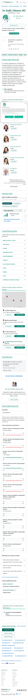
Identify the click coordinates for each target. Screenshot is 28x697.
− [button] (3, 295)
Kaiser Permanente (8, 256)
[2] (11, 48)
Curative (5, 260)
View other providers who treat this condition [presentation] (12, 220)
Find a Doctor (4, 6)
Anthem (5, 248)
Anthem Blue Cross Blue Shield (11, 279)
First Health (6, 244)
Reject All (9, 116)
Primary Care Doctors (14, 6)
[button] (19, 425)
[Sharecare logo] (14, 689)
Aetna (4, 268)
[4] (16, 48)
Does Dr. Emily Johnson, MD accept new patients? (12, 572)
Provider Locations (13, 54)
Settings (14, 119)
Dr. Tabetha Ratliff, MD (7, 656)
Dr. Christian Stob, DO (7, 640)
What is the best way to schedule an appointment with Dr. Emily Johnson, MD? (12, 561)
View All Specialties (21, 626)
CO (21, 6)
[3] (14, 48)
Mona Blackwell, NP (6, 650)
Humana (5, 272)
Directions (8, 314)
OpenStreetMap (19, 306)
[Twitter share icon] (24, 690)
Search (17, 2)
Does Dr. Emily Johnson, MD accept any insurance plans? (12, 566)
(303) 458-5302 (20, 314)
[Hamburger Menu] (3, 2)
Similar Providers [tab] (8, 630)
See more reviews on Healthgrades (14, 376)
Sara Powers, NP (6, 642)
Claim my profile (14, 399)
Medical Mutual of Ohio (9, 240)
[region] (14, 112)
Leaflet (14, 306)
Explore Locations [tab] (8, 633)
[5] (18, 48)
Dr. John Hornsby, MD (20, 640)
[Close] (25, 103)
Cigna (4, 276)
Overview (4, 54)
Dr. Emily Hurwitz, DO (19, 650)
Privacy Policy (8, 112)
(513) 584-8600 (20, 347)
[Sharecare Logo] (9, 2)
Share (19, 18)
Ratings (21, 54)
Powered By (3, 663)
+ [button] (3, 293)
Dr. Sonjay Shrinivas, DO (8, 653)
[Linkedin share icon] (22, 690)
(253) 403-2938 (20, 326)
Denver (25, 6)
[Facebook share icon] (18, 690)
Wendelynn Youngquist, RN (8, 645)
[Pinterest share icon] (26, 690)
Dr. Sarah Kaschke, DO (20, 656)
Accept (18, 116)
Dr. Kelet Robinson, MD (18, 642)
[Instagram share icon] (20, 690)
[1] (9, 48)
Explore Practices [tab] (8, 636)
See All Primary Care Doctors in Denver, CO (11, 660)
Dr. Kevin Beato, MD (6, 648)
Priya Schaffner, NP (18, 648)
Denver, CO (15, 25)
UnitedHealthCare (8, 252)
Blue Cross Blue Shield (9, 264)
